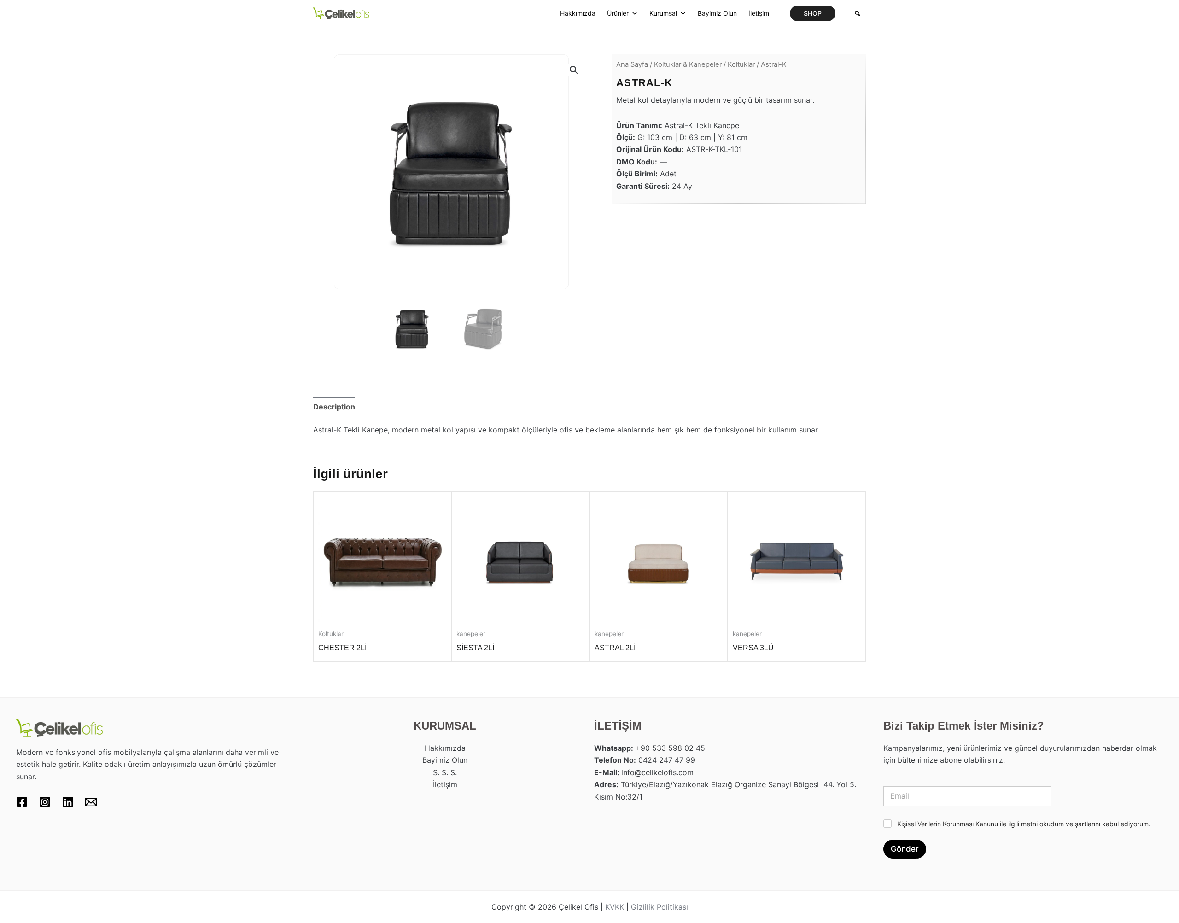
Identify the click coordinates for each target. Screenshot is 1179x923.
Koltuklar (741, 64)
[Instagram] (45, 802)
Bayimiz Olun (717, 13)
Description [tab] (334, 406)
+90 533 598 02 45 (670, 748)
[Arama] (857, 13)
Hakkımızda (577, 13)
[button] (812, 13)
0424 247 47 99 (666, 760)
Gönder (905, 848)
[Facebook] (22, 802)
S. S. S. (445, 772)
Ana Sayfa (632, 64)
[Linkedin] (68, 802)
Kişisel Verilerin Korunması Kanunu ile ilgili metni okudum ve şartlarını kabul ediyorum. (1023, 824)
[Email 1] (91, 802)
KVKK (614, 906)
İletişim (758, 13)
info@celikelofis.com (657, 772)
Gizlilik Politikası (659, 906)
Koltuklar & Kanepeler (688, 64)
